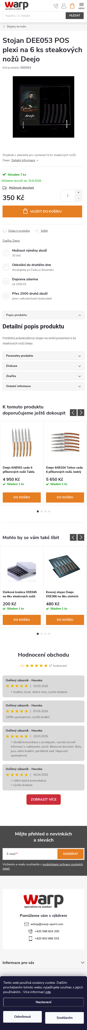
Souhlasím (65, 1017)
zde (48, 992)
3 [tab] (45, 511)
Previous (73, 412)
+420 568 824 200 (47, 931)
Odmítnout (22, 1016)
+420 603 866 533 (47, 938)
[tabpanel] (22, 463)
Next (80, 412)
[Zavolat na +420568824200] (56, 6)
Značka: (11, 241)
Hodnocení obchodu (43, 655)
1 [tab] (38, 511)
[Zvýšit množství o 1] (78, 192)
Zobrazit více (43, 799)
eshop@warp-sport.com (47, 924)
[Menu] (81, 5)
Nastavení (43, 1002)
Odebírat (70, 854)
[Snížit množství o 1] (78, 198)
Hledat (74, 16)
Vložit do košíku (46, 211)
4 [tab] (49, 511)
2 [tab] (42, 511)
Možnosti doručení (21, 188)
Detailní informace (23, 160)
